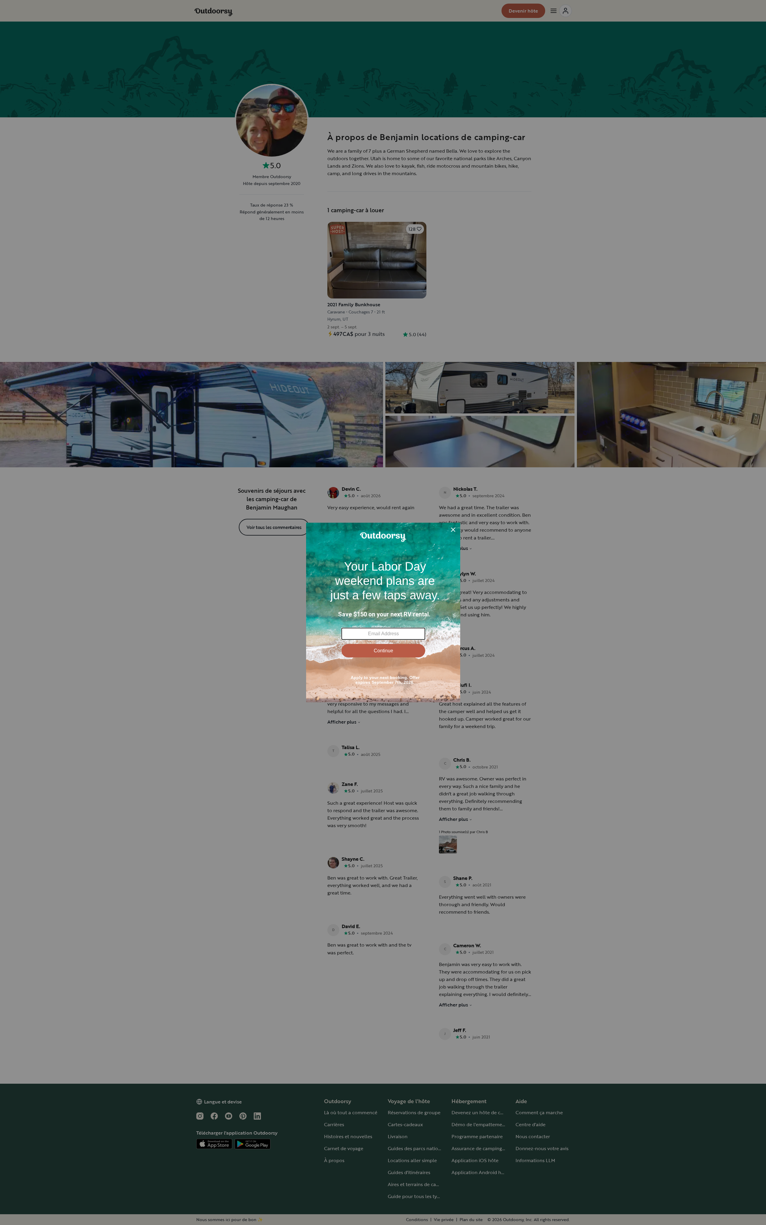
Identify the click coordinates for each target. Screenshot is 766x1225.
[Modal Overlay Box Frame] (383, 612)
